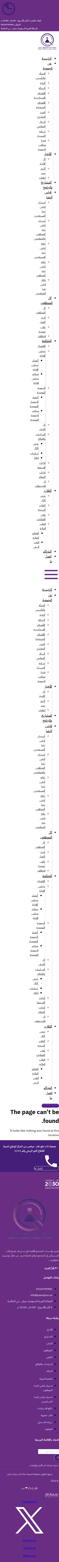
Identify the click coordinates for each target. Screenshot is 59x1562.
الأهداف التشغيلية (40, 105)
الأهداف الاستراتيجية (39, 95)
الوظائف (42, 336)
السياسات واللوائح (40, 437)
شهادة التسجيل (41, 134)
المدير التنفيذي (41, 114)
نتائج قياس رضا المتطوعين (41, 286)
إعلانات (42, 178)
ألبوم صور (43, 171)
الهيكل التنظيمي (41, 124)
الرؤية (42, 83)
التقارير (47, 490)
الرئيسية (46, 58)
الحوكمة (46, 340)
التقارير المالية (43, 526)
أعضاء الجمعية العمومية (34, 402)
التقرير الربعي (36, 545)
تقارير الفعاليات (41, 517)
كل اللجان (42, 427)
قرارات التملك (42, 475)
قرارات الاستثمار (41, 465)
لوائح (36, 458)
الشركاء (47, 551)
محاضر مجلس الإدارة (35, 378)
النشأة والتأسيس (40, 76)
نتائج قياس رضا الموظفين (40, 268)
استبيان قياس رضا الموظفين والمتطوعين (39, 230)
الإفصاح (41, 346)
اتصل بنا (48, 559)
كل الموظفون (46, 300)
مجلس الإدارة (41, 353)
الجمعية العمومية (41, 390)
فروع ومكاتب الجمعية (42, 145)
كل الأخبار (42, 161)
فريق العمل (42, 320)
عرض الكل (35, 446)
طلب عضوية (42, 329)
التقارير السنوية (41, 508)
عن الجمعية (47, 66)
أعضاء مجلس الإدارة (34, 365)
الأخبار (47, 153)
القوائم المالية (35, 535)
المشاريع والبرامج (46, 185)
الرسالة (42, 88)
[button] (54, 575)
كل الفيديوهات (40, 484)
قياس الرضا (48, 195)
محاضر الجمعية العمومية (34, 415)
